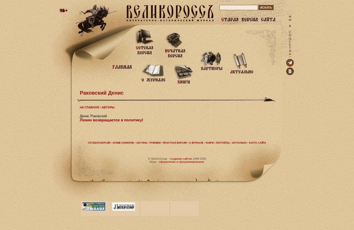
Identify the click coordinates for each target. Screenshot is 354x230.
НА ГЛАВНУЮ (89, 107)
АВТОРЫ (108, 107)
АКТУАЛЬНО (239, 143)
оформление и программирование (181, 161)
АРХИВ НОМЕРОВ (123, 143)
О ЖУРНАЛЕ (196, 143)
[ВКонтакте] (290, 74)
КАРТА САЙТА (257, 143)
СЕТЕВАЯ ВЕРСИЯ (99, 143)
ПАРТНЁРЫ (223, 143)
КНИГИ (210, 143)
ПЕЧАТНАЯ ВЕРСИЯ (175, 143)
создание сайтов (181, 158)
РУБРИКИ (155, 143)
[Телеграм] (290, 65)
